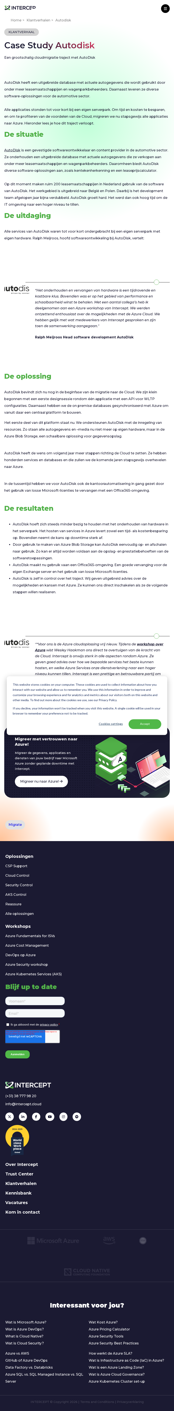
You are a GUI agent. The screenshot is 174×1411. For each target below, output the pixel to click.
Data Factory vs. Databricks (29, 1367)
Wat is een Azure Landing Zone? (116, 1367)
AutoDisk (12, 150)
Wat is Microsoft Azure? (25, 1322)
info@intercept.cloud (23, 1104)
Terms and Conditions (97, 1402)
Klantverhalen (38, 20)
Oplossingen (19, 856)
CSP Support (16, 866)
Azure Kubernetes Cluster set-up (117, 1381)
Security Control (19, 885)
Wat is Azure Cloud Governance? (117, 1374)
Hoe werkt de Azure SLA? (110, 1353)
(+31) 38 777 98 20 (20, 1096)
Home (16, 20)
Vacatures (16, 1202)
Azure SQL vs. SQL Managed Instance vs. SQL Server (44, 1377)
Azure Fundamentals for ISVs (30, 936)
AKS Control (15, 895)
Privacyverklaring (130, 1402)
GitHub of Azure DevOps (26, 1360)
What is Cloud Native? (24, 1336)
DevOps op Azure (20, 955)
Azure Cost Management (27, 945)
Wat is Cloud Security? (24, 1343)
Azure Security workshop (26, 965)
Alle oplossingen (19, 914)
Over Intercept (21, 1164)
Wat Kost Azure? (103, 1322)
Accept (145, 724)
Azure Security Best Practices (114, 1343)
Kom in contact (22, 1212)
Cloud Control (17, 876)
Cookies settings (111, 724)
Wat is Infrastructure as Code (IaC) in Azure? (126, 1360)
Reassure (13, 904)
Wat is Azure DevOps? (24, 1329)
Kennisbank (18, 1193)
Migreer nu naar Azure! (40, 781)
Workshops (18, 926)
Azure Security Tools (106, 1336)
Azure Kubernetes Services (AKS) (33, 974)
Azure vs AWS (17, 1353)
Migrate (15, 825)
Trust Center (19, 1174)
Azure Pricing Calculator (109, 1329)
